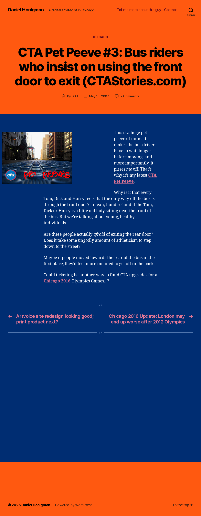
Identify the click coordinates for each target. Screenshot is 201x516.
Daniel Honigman (26, 9)
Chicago (100, 37)
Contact (170, 10)
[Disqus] (100, 397)
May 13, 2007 (99, 96)
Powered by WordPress (73, 505)
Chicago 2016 (57, 281)
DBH (75, 96)
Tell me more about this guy (139, 10)
